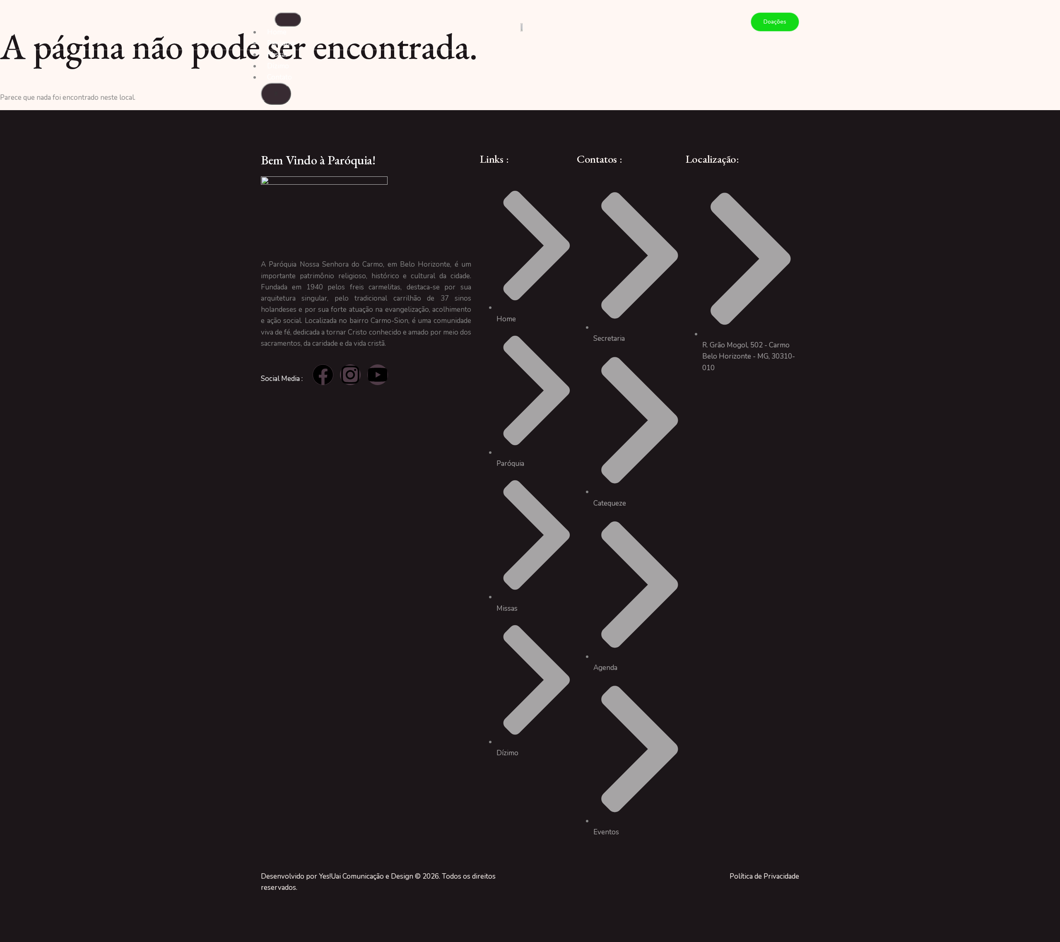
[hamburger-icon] (288, 19)
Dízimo (278, 66)
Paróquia (281, 43)
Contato (279, 77)
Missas (277, 54)
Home (277, 32)
